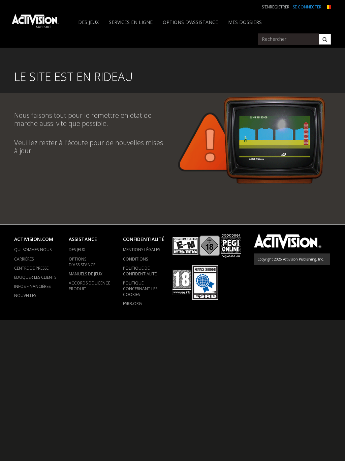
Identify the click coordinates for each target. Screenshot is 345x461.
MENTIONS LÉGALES (141, 249)
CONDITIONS (135, 259)
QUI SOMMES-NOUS (33, 249)
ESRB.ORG (132, 303)
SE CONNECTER (307, 7)
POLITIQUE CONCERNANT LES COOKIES (140, 288)
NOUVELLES (25, 295)
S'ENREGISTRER (275, 7)
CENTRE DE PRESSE (31, 268)
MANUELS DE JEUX (85, 274)
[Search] (325, 39)
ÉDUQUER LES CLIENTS (35, 277)
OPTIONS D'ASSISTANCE (190, 22)
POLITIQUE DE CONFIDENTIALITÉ (140, 271)
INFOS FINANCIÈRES (32, 286)
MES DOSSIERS (245, 22)
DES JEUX (88, 22)
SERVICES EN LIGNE (131, 22)
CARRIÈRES (24, 259)
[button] (328, 6)
